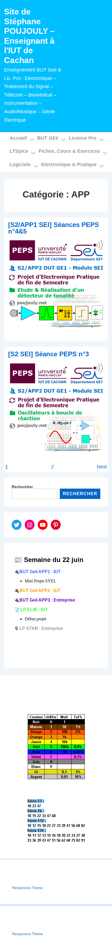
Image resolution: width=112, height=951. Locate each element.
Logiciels (20, 164)
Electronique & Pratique (69, 164)
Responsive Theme (27, 888)
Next (102, 466)
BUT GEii (47, 138)
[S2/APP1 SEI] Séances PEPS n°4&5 (53, 228)
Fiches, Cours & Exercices (69, 151)
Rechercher (22, 487)
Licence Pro (83, 138)
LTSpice (19, 151)
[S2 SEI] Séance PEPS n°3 (48, 354)
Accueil (18, 138)
